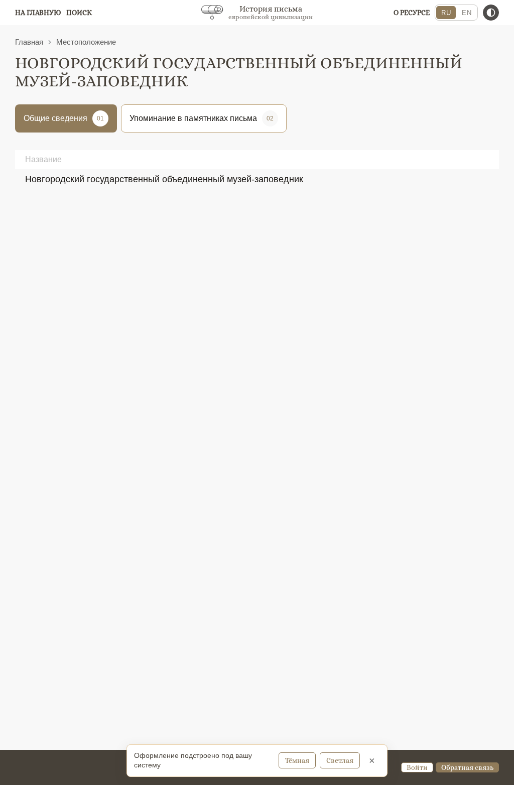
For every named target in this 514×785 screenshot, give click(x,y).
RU (446, 13)
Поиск (79, 13)
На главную (38, 13)
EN (466, 13)
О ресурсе (412, 13)
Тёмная (297, 760)
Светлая (339, 760)
